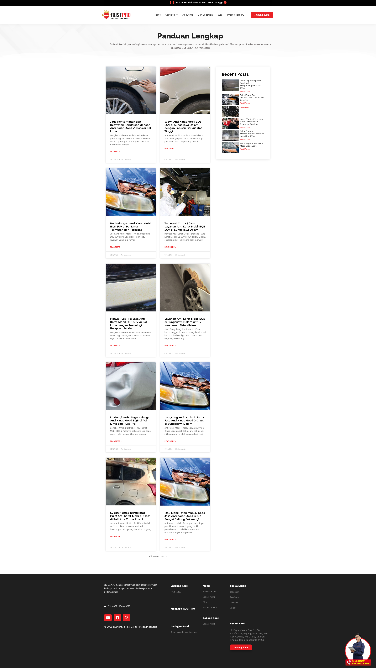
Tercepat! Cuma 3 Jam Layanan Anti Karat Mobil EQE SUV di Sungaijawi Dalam (184, 226)
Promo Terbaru (235, 14)
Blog (220, 14)
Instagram (234, 592)
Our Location (205, 14)
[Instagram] (126, 617)
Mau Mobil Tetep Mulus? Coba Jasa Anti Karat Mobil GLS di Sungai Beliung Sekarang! (184, 516)
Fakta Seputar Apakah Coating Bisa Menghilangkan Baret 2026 (250, 84)
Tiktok (233, 607)
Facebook (234, 597)
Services (170, 14)
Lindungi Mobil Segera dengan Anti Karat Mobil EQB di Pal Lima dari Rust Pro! (130, 420)
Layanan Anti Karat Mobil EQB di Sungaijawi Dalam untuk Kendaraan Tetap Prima (184, 322)
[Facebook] (117, 617)
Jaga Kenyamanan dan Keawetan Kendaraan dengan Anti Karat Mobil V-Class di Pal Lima (130, 126)
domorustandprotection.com (184, 632)
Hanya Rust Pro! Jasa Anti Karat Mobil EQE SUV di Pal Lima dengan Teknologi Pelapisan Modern (128, 323)
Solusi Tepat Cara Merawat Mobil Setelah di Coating (252, 97)
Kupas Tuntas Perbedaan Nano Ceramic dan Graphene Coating (252, 121)
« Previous (154, 556)
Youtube (234, 602)
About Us (187, 14)
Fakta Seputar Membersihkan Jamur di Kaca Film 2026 (252, 133)
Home (157, 14)
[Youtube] (108, 617)
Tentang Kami (209, 591)
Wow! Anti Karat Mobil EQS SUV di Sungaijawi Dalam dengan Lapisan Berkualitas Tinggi (183, 126)
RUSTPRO (176, 591)
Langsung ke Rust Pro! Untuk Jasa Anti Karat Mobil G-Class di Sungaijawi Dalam (184, 420)
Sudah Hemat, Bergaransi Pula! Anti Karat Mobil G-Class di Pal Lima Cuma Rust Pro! (130, 516)
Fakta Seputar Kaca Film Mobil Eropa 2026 (251, 144)
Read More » (115, 152)
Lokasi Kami (209, 597)
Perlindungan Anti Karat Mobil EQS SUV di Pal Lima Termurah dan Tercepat (130, 226)
